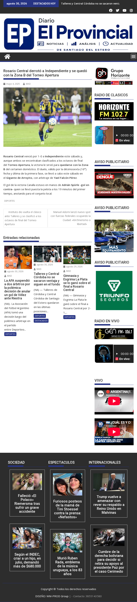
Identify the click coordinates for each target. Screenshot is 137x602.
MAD (28, 83)
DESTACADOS (41, 320)
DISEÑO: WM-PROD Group (52, 596)
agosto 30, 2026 (15, 271)
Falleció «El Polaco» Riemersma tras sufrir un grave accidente (27, 503)
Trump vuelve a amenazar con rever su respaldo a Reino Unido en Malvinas (109, 504)
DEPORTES (9, 200)
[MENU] (133, 56)
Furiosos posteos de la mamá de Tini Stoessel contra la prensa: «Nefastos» (67, 509)
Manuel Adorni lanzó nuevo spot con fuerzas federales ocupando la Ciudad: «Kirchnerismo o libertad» (71, 218)
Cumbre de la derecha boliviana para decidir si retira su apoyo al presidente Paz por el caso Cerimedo (109, 561)
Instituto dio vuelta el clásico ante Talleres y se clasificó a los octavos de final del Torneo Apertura (23, 218)
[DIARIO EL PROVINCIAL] (68, 50)
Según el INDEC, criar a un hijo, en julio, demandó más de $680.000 (27, 560)
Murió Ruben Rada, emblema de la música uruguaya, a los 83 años (67, 566)
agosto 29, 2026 (74, 266)
